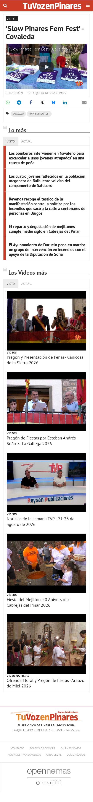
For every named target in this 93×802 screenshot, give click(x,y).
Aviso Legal (53, 754)
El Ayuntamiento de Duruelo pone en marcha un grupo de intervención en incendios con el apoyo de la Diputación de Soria (47, 249)
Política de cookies (42, 748)
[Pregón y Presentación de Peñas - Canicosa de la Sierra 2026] (46, 320)
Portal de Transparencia (24, 754)
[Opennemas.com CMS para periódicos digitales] (49, 777)
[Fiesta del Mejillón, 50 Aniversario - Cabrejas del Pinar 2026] (46, 563)
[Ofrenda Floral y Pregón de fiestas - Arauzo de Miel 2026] (46, 644)
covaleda (18, 113)
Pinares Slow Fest (39, 113)
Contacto (17, 748)
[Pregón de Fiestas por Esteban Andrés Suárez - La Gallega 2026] (46, 401)
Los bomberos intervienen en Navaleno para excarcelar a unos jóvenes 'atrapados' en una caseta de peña (46, 158)
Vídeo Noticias (18, 676)
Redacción (14, 93)
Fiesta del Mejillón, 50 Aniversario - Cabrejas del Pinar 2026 (39, 602)
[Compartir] (7, 102)
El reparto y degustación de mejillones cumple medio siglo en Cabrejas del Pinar (44, 229)
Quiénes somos (71, 748)
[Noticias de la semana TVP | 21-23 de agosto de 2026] (46, 482)
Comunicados (76, 754)
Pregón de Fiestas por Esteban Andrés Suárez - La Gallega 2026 (41, 440)
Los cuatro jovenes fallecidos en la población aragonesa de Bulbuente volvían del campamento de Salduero (47, 181)
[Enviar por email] (84, 102)
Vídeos (12, 352)
